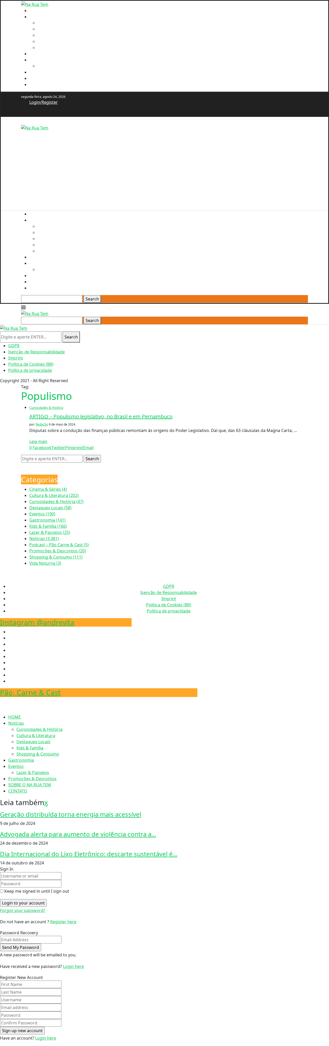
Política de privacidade (30, 370)
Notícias (37, 17)
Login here (73, 966)
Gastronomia (42, 53)
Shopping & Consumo (59, 47)
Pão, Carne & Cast (30, 692)
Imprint (15, 358)
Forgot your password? (22, 910)
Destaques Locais (54, 35)
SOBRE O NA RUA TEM (50, 78)
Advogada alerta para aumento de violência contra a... (78, 834)
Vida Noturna (45, 563)
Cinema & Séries (48, 489)
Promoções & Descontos (53, 72)
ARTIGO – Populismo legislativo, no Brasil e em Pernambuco (100, 416)
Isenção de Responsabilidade (36, 352)
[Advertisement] (164, 167)
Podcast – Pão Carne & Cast (59, 545)
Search (92, 299)
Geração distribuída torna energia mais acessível (70, 814)
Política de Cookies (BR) (30, 364)
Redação (42, 424)
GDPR (14, 345)
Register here (63, 922)
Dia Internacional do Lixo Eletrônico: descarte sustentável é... (88, 854)
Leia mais (38, 441)
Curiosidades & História (61, 23)
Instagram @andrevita (37, 622)
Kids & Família (51, 41)
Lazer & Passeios (54, 66)
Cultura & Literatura (57, 29)
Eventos (37, 60)
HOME (35, 10)
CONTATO (38, 84)
